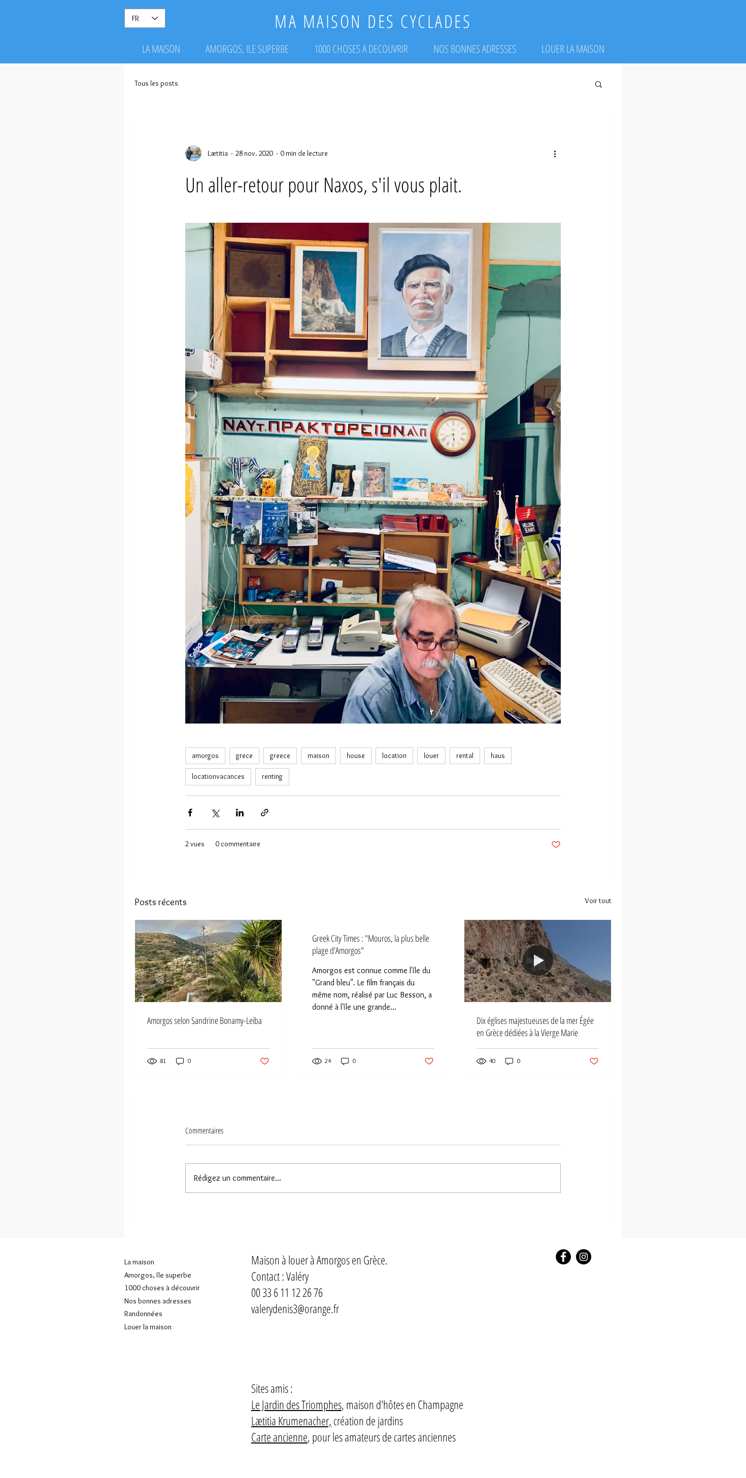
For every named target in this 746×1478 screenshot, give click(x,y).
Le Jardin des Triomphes (296, 1404)
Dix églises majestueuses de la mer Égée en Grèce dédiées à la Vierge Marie (535, 1026)
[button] (598, 84)
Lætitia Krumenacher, (291, 1421)
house (356, 755)
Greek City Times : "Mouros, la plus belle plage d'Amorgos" (370, 944)
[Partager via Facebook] (190, 812)
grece (244, 755)
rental (464, 755)
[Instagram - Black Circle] (583, 1256)
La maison (139, 1261)
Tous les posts (156, 83)
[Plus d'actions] (555, 153)
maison (318, 755)
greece (280, 755)
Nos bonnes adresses (157, 1300)
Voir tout (598, 900)
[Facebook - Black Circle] (563, 1256)
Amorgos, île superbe (157, 1275)
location (394, 755)
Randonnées (143, 1313)
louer (431, 755)
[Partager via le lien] (264, 812)
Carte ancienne (279, 1437)
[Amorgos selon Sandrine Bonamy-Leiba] (208, 961)
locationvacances (218, 776)
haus (498, 755)
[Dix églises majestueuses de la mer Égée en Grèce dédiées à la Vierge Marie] (537, 961)
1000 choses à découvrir (162, 1287)
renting (272, 776)
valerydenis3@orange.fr (295, 1308)
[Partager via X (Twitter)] (215, 812)
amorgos (205, 755)
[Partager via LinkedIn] (240, 812)
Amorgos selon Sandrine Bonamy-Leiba (204, 1020)
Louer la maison (148, 1326)
